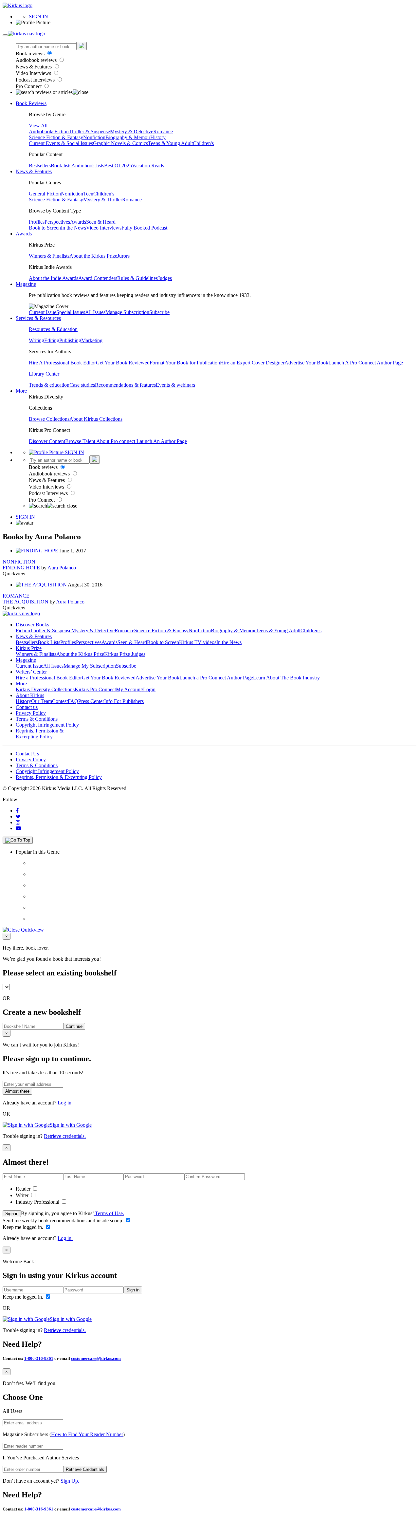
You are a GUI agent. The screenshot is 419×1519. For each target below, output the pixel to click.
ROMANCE (16, 596)
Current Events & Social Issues (61, 143)
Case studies (82, 385)
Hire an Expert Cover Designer (252, 362)
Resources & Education (53, 329)
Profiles (37, 222)
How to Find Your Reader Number (87, 1434)
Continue (74, 1026)
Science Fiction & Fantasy (56, 137)
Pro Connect (29, 86)
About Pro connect (116, 441)
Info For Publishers (124, 701)
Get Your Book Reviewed (123, 362)
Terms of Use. (109, 1213)
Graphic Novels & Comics (120, 143)
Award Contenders (97, 278)
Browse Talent (80, 441)
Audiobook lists (87, 165)
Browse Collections (49, 419)
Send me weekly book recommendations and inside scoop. (64, 1220)
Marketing (91, 340)
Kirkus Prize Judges (124, 654)
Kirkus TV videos (197, 642)
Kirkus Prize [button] (29, 648)
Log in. (65, 1102)
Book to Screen (45, 228)
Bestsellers (40, 165)
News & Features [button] (34, 171)
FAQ (73, 701)
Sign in (11, 1213)
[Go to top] (18, 840)
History (158, 137)
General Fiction (45, 193)
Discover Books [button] (32, 624)
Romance (163, 131)
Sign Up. (70, 1481)
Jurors (123, 256)
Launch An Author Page (162, 441)
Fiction (61, 131)
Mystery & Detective (131, 131)
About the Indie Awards (53, 278)
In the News (73, 228)
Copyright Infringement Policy (47, 725)
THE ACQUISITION (26, 601)
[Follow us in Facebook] (17, 810)
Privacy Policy (31, 713)
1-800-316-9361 (38, 1358)
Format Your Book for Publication (185, 362)
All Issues (95, 312)
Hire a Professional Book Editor (49, 677)
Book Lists (49, 642)
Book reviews (31, 53)
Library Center (44, 374)
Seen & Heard (101, 222)
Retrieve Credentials (85, 1469)
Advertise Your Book (306, 362)
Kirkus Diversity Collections (45, 689)
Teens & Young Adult (170, 143)
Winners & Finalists (49, 256)
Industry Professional (38, 1202)
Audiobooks (41, 131)
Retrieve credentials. (65, 1136)
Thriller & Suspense (89, 131)
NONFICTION (19, 562)
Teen (88, 193)
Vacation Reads (148, 165)
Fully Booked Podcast (144, 228)
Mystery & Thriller (102, 199)
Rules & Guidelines (137, 278)
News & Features (34, 66)
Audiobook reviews (37, 60)
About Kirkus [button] (30, 695)
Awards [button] (24, 233)
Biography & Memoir (127, 137)
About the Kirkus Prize (93, 256)
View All (38, 125)
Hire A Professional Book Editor (62, 362)
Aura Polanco (61, 567)
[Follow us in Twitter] (18, 816)
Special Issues (70, 312)
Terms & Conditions (37, 719)
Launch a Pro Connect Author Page (216, 677)
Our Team (41, 701)
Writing (36, 340)
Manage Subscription (127, 312)
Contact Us (27, 753)
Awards (78, 222)
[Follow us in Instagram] (18, 822)
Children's (203, 143)
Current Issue (42, 312)
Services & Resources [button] (38, 318)
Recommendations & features (125, 385)
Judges (165, 278)
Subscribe (159, 312)
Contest (60, 701)
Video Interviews (34, 73)
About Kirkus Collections (95, 419)
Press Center (91, 701)
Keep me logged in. (24, 1227)
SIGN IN (38, 16)
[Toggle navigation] (5, 35)
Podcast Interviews (36, 80)
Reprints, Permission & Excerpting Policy (40, 733)
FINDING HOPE (22, 567)
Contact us (27, 707)
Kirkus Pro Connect (95, 689)
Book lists (61, 165)
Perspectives (57, 222)
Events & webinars (175, 385)
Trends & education (49, 385)
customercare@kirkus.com (96, 1358)
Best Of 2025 (118, 165)
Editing (51, 340)
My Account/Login (135, 689)
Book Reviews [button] (31, 103)
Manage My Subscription (90, 666)
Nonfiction (94, 137)
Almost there (17, 1091)
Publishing (70, 340)
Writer (23, 1195)
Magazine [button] (26, 284)
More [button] (21, 391)
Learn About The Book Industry (286, 677)
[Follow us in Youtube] (18, 828)
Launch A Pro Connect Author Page (365, 362)
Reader (24, 1189)
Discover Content (47, 441)
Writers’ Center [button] (31, 672)
